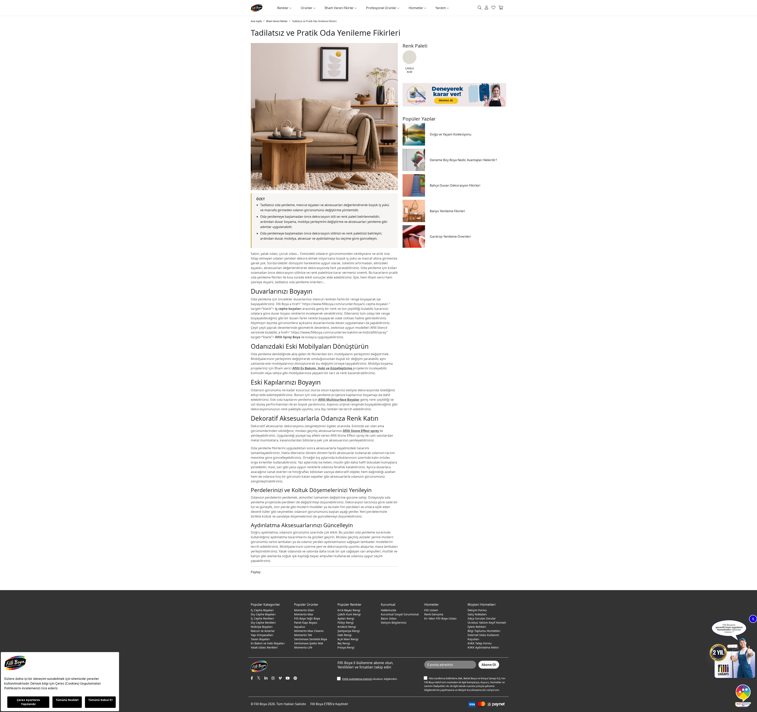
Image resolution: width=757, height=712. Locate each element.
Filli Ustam (431, 610)
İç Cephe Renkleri (262, 618)
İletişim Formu (477, 610)
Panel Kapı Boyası (305, 622)
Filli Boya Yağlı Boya (307, 618)
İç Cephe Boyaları (262, 610)
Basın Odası (389, 618)
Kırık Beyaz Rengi (348, 610)
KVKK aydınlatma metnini (357, 679)
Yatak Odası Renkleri (264, 647)
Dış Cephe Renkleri (263, 622)
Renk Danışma (433, 614)
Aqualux (299, 627)
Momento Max (303, 614)
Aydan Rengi (345, 618)
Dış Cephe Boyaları (263, 614)
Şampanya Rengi (348, 631)
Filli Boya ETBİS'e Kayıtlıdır (329, 704)
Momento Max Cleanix (308, 631)
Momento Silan (304, 610)
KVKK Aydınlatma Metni (483, 647)
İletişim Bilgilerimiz (393, 622)
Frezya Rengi (345, 647)
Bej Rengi (343, 643)
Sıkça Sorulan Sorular (482, 618)
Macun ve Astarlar (263, 631)
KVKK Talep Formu (480, 643)
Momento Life (303, 647)
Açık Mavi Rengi (347, 639)
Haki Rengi (344, 635)
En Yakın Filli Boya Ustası (440, 618)
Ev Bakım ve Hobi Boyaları (268, 643)
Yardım (440, 8)
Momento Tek (303, 635)
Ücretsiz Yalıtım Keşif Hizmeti (487, 622)
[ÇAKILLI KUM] (409, 57)
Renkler (283, 8)
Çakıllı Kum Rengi (349, 614)
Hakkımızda (388, 610)
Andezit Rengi (346, 627)
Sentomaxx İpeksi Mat (308, 643)
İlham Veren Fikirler (339, 8)
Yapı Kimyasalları (262, 635)
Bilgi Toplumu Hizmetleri (484, 631)
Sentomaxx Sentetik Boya (310, 639)
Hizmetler (416, 8)
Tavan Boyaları (260, 639)
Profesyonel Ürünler (381, 8)
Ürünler (306, 8)
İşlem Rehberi (477, 627)
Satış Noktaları (477, 614)
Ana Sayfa (256, 21)
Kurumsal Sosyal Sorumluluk (400, 614)
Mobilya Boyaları (262, 627)
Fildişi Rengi (345, 622)
